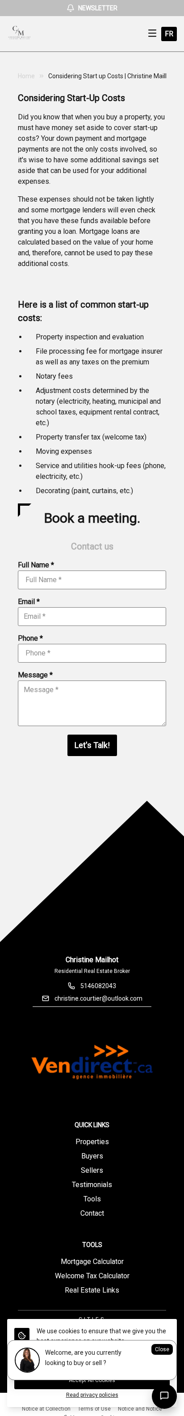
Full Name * (36, 565)
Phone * (30, 638)
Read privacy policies (92, 1395)
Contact (92, 1213)
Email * (29, 601)
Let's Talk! (92, 745)
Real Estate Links (92, 1290)
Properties (92, 1141)
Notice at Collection (46, 1409)
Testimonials (92, 1184)
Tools (92, 1199)
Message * (35, 675)
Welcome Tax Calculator (92, 1276)
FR (169, 34)
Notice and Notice (140, 1409)
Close (162, 1349)
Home (26, 76)
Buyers (92, 1156)
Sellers (92, 1170)
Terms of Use (94, 1409)
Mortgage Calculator (92, 1261)
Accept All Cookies (92, 1380)
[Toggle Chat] (164, 1396)
